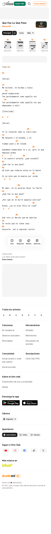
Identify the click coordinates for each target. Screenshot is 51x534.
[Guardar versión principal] (15, 33)
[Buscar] (29, 3)
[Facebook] (24, 450)
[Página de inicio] (8, 4)
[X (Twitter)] (43, 450)
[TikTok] (34, 450)
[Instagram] (15, 450)
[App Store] (30, 403)
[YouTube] (5, 450)
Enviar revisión (7, 259)
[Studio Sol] (11, 476)
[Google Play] (11, 403)
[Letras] (7, 465)
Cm (8, 67)
